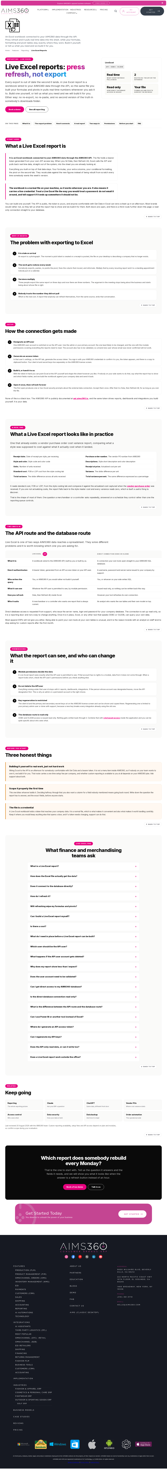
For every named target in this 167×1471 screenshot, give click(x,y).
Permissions (109, 123)
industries (20, 1385)
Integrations (21, 1322)
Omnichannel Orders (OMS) (31, 1278)
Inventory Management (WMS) (32, 1282)
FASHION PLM (22, 1361)
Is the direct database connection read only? (53, 996)
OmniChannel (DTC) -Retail (30, 1338)
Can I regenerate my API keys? (46, 1037)
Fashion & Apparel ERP (28, 1389)
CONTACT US (77, 1306)
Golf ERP (22, 1403)
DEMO (73, 1293)
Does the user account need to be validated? (53, 976)
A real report (79, 123)
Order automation (134, 1116)
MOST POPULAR (23, 1334)
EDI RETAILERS (23, 1346)
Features (15, 50)
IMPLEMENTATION (23, 1378)
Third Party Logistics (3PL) (31, 1330)
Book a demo (15, 109)
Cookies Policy (94, 1462)
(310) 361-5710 (125, 1297)
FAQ (139, 123)
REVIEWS (18, 1423)
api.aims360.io (80, 398)
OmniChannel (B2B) (26, 1342)
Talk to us (95, 1187)
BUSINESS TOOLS (24, 1365)
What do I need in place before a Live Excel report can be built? (62, 936)
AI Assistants (23, 1326)
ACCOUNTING (22, 1372)
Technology (22, 1316)
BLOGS (73, 1286)
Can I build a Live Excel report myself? (49, 916)
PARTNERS (75, 1273)
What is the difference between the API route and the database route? (66, 1007)
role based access (111, 718)
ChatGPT (98, 1104)
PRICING (18, 1430)
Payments (20, 1289)
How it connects (63, 123)
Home (7, 50)
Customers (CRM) (25, 1293)
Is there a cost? (38, 926)
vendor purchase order (138, 486)
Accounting (22, 1305)
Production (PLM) (25, 1270)
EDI (17, 1286)
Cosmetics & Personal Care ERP (33, 1392)
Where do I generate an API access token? (52, 1027)
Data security (55, 1116)
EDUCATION (76, 1279)
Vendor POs (135, 1104)
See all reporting (37, 109)
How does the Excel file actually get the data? (53, 876)
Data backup (93, 1116)
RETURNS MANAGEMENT (27, 1357)
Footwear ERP (23, 1396)
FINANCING (21, 1353)
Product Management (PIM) (31, 1274)
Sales (18, 1297)
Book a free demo (75, 1187)
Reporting (25, 50)
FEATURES (19, 1266)
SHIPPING (20, 1349)
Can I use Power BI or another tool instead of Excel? (57, 1017)
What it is (26, 123)
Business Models (23, 1410)
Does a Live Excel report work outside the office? (55, 1057)
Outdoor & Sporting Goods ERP (33, 1400)
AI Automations (24, 1313)
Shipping (20, 1301)
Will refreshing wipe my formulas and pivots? (53, 906)
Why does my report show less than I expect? (53, 966)
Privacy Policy (84, 1462)
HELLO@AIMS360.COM (128, 1305)
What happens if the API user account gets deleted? (57, 956)
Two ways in (94, 123)
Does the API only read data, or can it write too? (54, 1047)
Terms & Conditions (73, 1462)
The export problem (43, 123)
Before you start (126, 123)
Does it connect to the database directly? (51, 886)
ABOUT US (75, 1266)
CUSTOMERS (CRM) (25, 1369)
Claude (55, 1104)
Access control (15, 1116)
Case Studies (21, 1417)
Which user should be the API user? (48, 946)
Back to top (154, 216)
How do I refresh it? (40, 896)
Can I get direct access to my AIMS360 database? (56, 986)
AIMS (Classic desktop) (84, 1312)
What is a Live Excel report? (44, 866)
